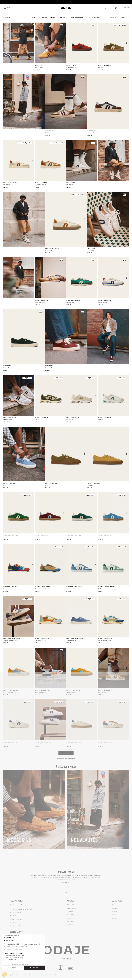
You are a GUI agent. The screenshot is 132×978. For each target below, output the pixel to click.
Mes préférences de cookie (53, 975)
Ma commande (71, 908)
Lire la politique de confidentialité (13, 949)
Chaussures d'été (94, 17)
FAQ (14, 922)
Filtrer (123, 17)
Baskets (53, 17)
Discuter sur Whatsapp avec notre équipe (22, 907)
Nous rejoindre (71, 918)
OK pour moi (34, 968)
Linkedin (114, 918)
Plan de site (40, 975)
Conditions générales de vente (12, 975)
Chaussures (7, 18)
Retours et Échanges (16, 919)
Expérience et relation (12, 959)
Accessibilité (70, 925)
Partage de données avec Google (15, 955)
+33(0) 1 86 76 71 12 (18, 912)
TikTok (114, 915)
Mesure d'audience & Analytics (14, 957)
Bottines (63, 17)
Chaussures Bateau (77, 17)
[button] (4, 974)
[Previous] (36, 43)
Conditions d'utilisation (28, 975)
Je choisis (13, 968)
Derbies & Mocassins (39, 17)
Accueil (56, 893)
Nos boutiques (71, 921)
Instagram (115, 908)
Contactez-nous (17, 916)
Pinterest (114, 911)
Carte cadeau (71, 915)
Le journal (70, 911)
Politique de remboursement (18, 926)
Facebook (115, 905)
